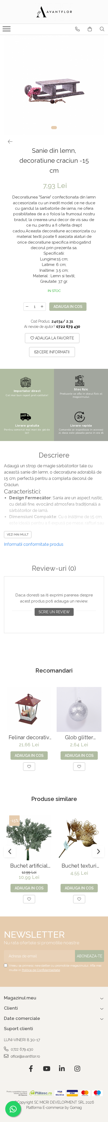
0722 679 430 (21, 1049)
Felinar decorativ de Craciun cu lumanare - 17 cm (29, 738)
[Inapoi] (8, 142)
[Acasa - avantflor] (54, 12)
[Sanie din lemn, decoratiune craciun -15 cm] (54, 85)
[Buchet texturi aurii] (79, 837)
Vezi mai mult (18, 534)
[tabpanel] (54, 85)
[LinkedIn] (61, 1069)
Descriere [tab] (54, 455)
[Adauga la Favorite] (29, 766)
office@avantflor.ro (25, 1056)
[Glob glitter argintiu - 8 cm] (79, 709)
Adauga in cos (67, 307)
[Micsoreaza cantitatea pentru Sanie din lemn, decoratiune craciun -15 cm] (27, 306)
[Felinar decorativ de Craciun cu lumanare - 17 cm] (29, 709)
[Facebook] (30, 1069)
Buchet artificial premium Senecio (29, 866)
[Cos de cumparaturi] (89, 29)
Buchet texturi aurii (79, 866)
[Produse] (7, 30)
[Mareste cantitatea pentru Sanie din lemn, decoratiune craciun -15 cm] (42, 306)
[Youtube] (46, 1069)
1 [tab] (54, 127)
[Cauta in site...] (102, 29)
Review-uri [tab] (54, 568)
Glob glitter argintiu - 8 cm (79, 738)
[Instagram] (77, 1069)
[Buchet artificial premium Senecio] (29, 837)
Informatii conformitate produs (33, 544)
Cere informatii (53, 352)
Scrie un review (54, 612)
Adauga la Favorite (54, 338)
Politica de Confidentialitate (41, 970)
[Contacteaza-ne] (77, 29)
